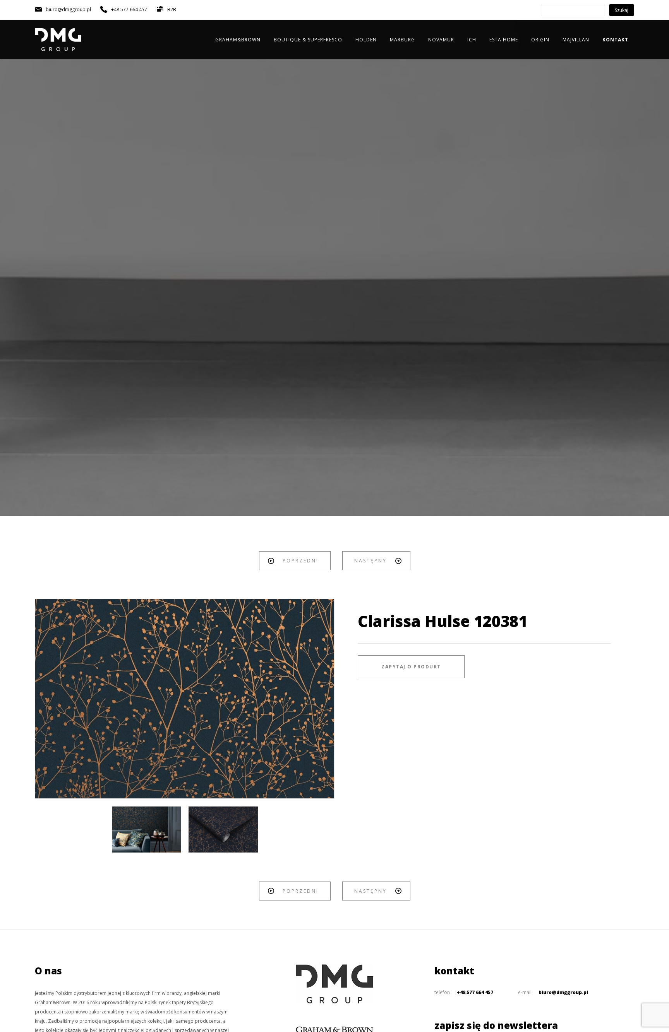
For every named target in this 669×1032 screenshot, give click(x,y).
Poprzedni (301, 560)
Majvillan (576, 39)
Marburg (402, 39)
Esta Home (503, 39)
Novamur (441, 39)
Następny (370, 560)
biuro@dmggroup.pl (563, 992)
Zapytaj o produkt (411, 666)
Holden (366, 39)
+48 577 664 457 (475, 992)
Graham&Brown (238, 39)
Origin (540, 39)
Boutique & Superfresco (308, 39)
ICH (471, 39)
